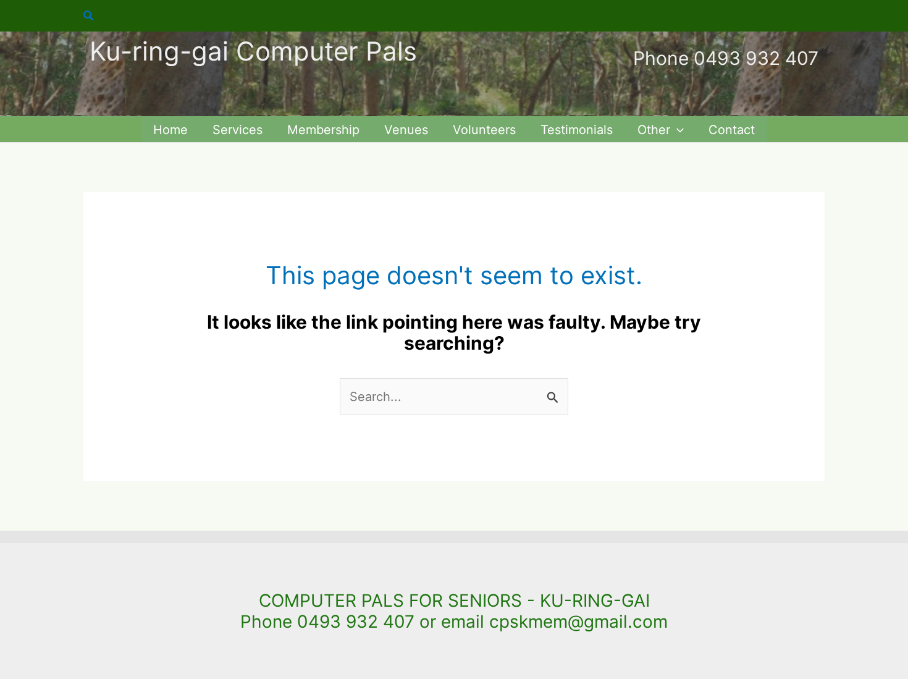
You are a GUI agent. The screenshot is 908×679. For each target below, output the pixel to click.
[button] (89, 15)
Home (170, 129)
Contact (731, 129)
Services (237, 129)
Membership (323, 129)
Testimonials (576, 129)
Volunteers (484, 129)
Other (653, 129)
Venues (406, 129)
